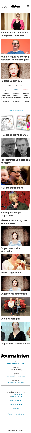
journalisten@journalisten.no (16, 376)
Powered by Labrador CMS (15, 430)
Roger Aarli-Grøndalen (15, 363)
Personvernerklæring (15, 404)
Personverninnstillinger (16, 414)
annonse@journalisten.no (16, 382)
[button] (3, 85)
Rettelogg (16, 408)
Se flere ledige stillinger (16, 110)
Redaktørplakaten (16, 396)
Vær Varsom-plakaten (16, 394)
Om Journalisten (15, 400)
